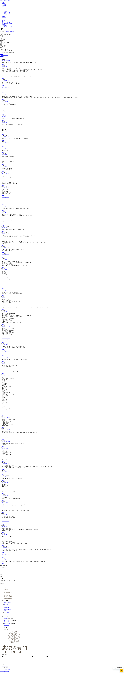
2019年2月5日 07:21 (5, 495)
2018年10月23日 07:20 (6, 344)
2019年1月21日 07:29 (5, 471)
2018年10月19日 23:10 (6, 338)
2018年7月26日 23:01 (5, 180)
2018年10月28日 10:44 (6, 351)
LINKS (5, 14)
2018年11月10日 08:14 (6, 363)
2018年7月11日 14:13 (5, 136)
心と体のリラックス (7, 609)
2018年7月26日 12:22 (5, 173)
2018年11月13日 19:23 (6, 417)
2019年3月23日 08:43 (5, 526)
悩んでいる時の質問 (7, 595)
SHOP (3, 6)
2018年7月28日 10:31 (5, 206)
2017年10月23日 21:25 (6, 60)
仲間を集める (6, 610)
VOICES (5, 11)
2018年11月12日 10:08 (6, 375)
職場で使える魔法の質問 (10, 31)
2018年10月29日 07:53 (6, 357)
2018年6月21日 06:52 (5, 116)
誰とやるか (6, 604)
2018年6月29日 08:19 (5, 122)
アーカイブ (4, 629)
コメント (1, 574)
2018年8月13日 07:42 (5, 227)
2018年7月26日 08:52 (5, 166)
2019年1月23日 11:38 (5, 476)
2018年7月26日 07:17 (5, 148)
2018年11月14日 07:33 (6, 429)
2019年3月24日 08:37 (5, 534)
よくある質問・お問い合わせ (7, 26)
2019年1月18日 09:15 (5, 463)
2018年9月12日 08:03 (5, 278)
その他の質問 (6, 589)
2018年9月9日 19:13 (5, 259)
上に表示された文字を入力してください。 (7, 580)
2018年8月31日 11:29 (5, 247)
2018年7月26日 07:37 (5, 154)
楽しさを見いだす (7, 620)
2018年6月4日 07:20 (5, 101)
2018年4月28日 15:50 (5, 94)
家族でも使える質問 (7, 592)
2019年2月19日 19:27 (5, 514)
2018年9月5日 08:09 (5, 254)
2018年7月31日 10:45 (5, 212)
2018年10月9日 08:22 (5, 311)
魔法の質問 (4, 5)
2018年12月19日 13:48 (6, 436)
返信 (3, 64)
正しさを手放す (7, 612)
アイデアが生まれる (4, 55)
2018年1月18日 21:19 (5, 66)
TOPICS (3, 2)
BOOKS (5, 10)
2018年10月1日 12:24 (5, 297)
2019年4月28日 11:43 (5, 559)
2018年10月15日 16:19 (6, 326)
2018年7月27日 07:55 (5, 187)
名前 (1, 576)
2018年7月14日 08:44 (5, 142)
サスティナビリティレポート (9, 13)
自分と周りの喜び (7, 602)
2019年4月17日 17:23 (5, 547)
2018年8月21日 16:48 (5, 233)
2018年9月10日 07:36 (5, 269)
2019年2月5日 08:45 (5, 502)
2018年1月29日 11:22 (5, 80)
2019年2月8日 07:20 (5, 508)
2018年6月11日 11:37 (5, 108)
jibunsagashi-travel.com (6, 669)
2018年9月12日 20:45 (5, 290)
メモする (1, 56)
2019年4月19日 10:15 (5, 554)
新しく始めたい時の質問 (8, 596)
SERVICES (4, 4)
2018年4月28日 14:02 (5, 87)
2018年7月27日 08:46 (5, 197)
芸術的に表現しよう (7, 607)
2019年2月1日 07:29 (5, 482)
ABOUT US (4, 3)
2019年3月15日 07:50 (5, 521)
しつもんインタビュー (8, 12)
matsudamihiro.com (5, 666)
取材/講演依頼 (4, 25)
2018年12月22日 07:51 (6, 441)
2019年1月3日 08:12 (5, 448)
